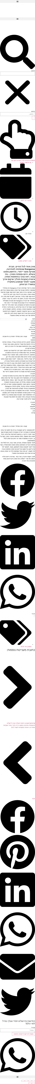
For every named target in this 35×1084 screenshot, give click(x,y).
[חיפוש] (33, 118)
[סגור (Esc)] (22, 1081)
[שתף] (26, 1081)
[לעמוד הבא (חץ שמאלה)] (30, 1083)
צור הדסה (24, 646)
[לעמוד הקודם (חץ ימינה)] (33, 1083)
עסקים (20, 261)
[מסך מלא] (30, 1081)
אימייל (33, 1027)
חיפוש (33, 70)
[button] (17, 1)
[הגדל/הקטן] (33, 1081)
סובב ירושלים (27, 261)
